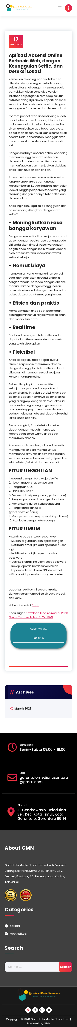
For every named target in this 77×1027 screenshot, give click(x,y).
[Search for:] (38, 967)
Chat (35, 605)
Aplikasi (15, 926)
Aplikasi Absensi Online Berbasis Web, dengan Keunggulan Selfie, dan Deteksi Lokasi (36, 63)
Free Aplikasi (18, 934)
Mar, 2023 (16, 41)
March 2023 (22, 708)
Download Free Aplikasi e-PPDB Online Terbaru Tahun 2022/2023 (38, 615)
